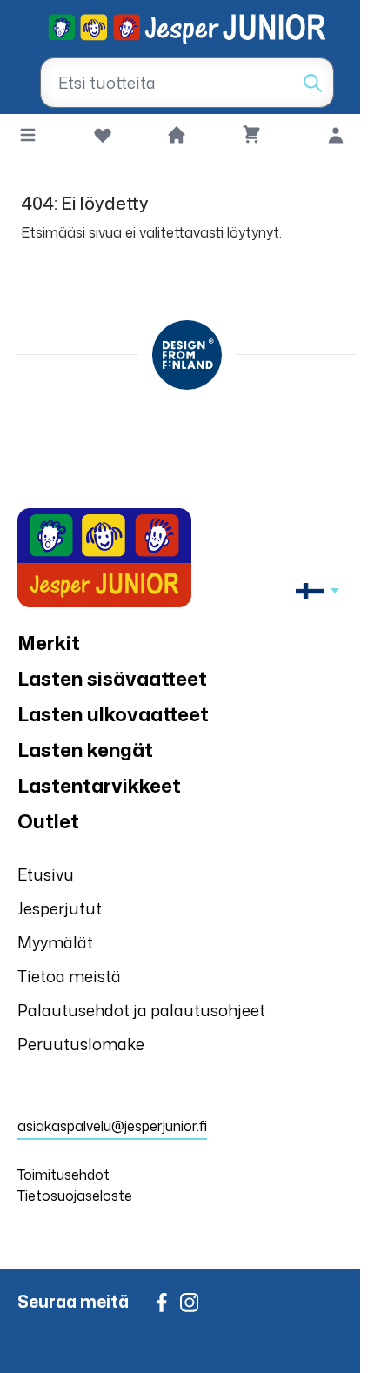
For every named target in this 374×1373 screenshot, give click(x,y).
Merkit (48, 642)
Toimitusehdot (63, 1174)
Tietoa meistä (69, 976)
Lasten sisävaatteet (112, 678)
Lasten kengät (85, 749)
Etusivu (45, 874)
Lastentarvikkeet (99, 785)
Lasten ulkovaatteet (113, 713)
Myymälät (55, 942)
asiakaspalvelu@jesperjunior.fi (112, 1125)
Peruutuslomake (80, 1044)
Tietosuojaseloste (74, 1195)
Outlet (48, 820)
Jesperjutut (59, 908)
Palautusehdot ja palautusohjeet (141, 1010)
